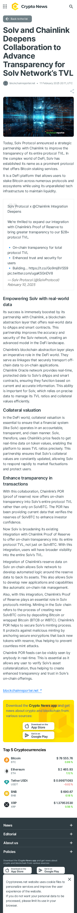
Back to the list (19, 18)
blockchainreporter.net (20, 690)
